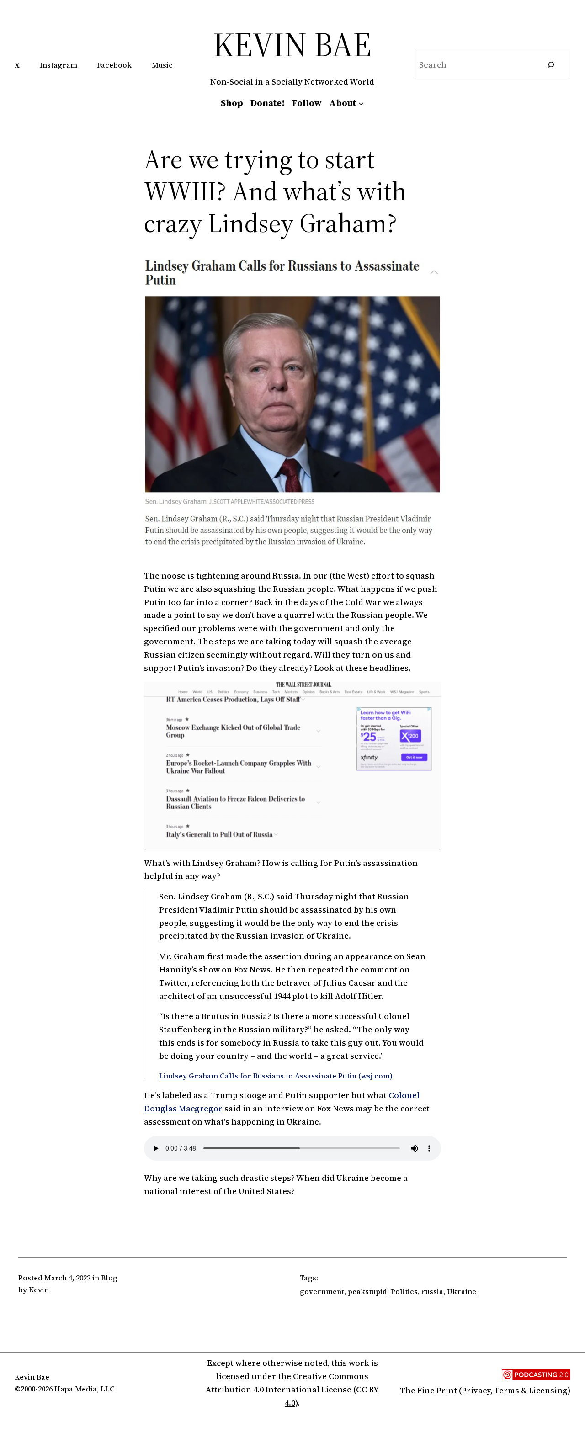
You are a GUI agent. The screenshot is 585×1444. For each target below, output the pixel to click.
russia (432, 1291)
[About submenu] (361, 103)
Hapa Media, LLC (84, 1389)
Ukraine (461, 1291)
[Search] (550, 65)
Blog (109, 1278)
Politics (404, 1291)
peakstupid (367, 1291)
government (322, 1291)
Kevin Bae (292, 44)
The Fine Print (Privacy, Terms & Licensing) (485, 1390)
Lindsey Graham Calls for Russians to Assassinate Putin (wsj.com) (276, 1076)
